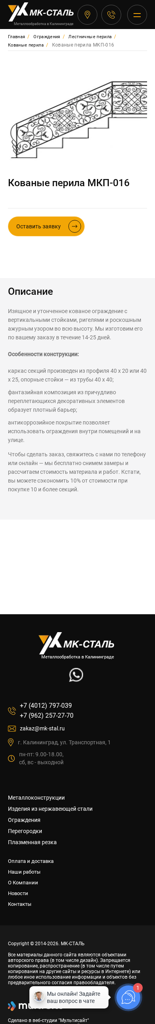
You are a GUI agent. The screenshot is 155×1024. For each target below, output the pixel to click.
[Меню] (137, 15)
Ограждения (24, 820)
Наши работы (24, 872)
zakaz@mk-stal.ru (42, 728)
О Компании (23, 883)
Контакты (19, 904)
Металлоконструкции (36, 797)
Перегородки (25, 831)
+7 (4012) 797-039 (111, 14)
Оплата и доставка (31, 861)
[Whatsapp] (76, 679)
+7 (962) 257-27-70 (47, 715)
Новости (18, 893)
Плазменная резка (32, 842)
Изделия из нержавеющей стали (50, 809)
